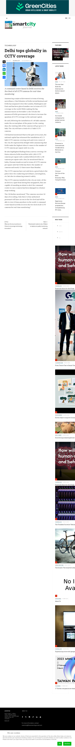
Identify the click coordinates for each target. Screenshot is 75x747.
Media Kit (7, 721)
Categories (58, 598)
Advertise (7, 711)
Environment (58, 415)
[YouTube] (40, 717)
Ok (60, 743)
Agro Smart (58, 435)
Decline (67, 743)
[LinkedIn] (37, 717)
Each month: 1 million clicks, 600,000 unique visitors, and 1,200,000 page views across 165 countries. (12, 716)
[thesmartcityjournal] (20, 22)
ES (69, 18)
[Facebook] (22, 717)
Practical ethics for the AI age (60, 54)
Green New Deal (59, 565)
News (56, 82)
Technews (58, 686)
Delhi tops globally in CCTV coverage (26, 53)
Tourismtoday (59, 363)
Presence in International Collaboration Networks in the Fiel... (59, 148)
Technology (58, 286)
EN (66, 18)
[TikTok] (33, 717)
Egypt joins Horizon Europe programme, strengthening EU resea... (60, 205)
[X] (26, 717)
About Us (58, 601)
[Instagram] (29, 717)
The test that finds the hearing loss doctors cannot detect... (60, 89)
